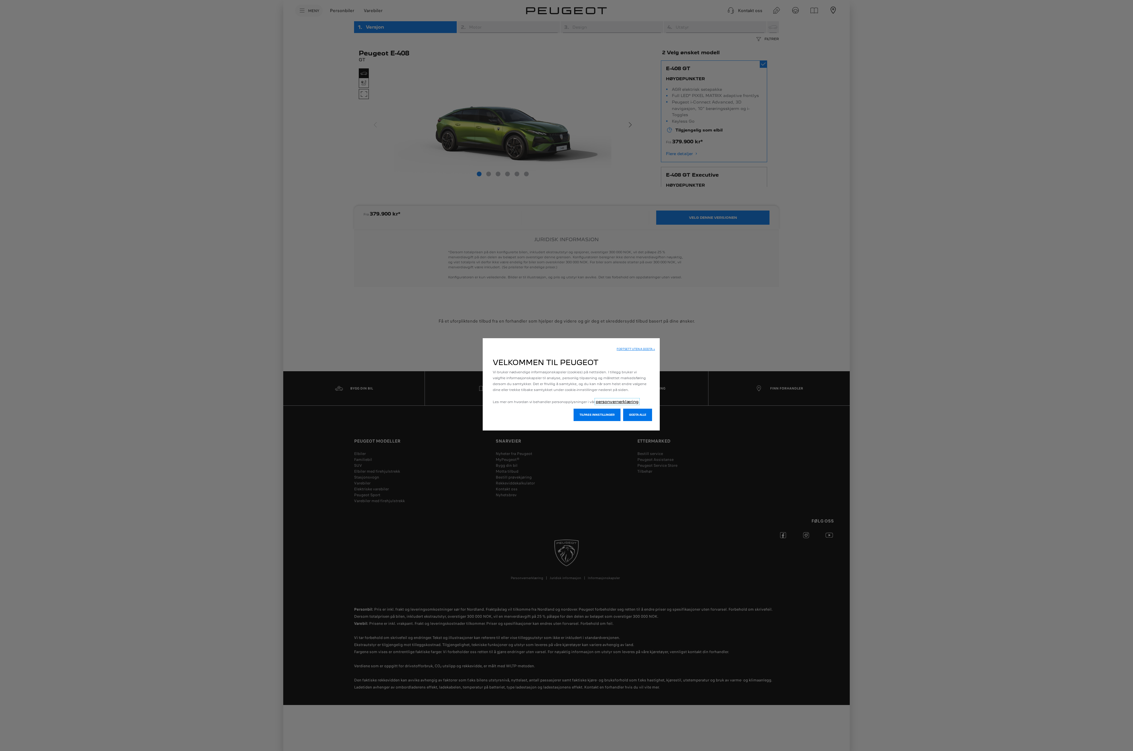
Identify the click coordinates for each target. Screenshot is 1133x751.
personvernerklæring (617, 401)
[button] (636, 349)
